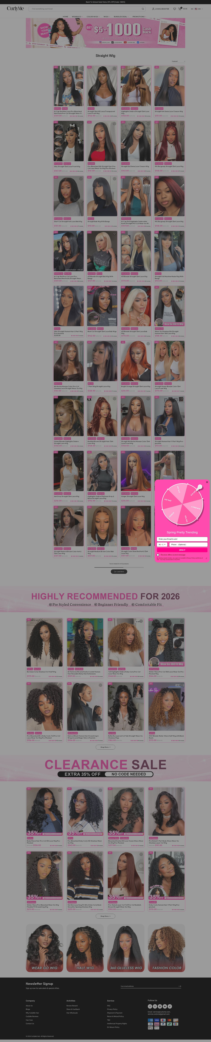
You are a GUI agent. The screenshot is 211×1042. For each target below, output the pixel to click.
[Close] (207, 482)
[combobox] (162, 544)
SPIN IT (182, 550)
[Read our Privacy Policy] (206, 558)
